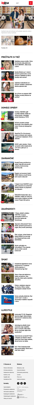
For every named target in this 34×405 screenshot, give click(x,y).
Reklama (19, 364)
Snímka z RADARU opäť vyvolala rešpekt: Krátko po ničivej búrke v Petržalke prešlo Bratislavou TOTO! (22, 114)
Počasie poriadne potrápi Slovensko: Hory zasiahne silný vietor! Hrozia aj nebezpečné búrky (23, 125)
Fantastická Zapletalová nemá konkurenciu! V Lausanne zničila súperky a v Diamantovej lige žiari (23, 266)
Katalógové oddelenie (9, 394)
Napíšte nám (7, 377)
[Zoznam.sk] (20, 395)
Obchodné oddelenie (9, 391)
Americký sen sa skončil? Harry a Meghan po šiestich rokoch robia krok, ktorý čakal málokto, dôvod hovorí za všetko (23, 338)
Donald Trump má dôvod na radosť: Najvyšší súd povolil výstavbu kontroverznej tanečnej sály (22, 165)
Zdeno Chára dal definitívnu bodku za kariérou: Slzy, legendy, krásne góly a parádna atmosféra (23, 277)
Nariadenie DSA (7, 379)
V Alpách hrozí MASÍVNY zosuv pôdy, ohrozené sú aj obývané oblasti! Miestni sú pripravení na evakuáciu (23, 186)
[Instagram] (21, 383)
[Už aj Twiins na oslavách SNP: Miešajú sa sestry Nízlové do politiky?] (7, 97)
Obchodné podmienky (22, 372)
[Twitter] (25, 383)
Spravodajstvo (7, 387)
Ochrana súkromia (8, 370)
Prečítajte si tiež (10, 57)
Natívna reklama (21, 379)
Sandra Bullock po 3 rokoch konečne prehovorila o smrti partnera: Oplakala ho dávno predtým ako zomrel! (23, 74)
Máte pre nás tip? (8, 398)
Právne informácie (8, 368)
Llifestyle (6, 310)
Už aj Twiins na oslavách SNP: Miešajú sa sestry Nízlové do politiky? (23, 95)
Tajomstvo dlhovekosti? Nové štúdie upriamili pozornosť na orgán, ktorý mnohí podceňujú (23, 225)
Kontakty (6, 383)
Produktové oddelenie (9, 389)
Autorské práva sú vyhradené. (21, 390)
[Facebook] (18, 383)
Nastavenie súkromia (9, 372)
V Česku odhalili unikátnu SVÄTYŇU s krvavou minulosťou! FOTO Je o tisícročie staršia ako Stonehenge (22, 216)
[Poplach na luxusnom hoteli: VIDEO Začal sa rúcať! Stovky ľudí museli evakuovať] (7, 177)
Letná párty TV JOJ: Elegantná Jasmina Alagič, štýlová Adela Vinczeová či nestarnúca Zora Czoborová (23, 316)
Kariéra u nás (7, 374)
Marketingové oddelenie (10, 396)
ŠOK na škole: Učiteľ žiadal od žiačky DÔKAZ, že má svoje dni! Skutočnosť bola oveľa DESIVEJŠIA (23, 237)
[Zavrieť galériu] (31, 3)
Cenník (18, 374)
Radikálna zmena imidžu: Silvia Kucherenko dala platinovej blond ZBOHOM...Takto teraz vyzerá (24, 63)
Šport (4, 259)
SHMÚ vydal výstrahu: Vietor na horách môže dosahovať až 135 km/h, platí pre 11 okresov (23, 146)
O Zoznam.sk (7, 364)
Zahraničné (7, 158)
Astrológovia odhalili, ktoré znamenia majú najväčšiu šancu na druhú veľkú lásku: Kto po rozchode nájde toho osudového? (23, 328)
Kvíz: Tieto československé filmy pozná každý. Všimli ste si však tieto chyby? (23, 348)
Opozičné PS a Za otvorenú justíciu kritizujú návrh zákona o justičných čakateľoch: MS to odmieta (23, 136)
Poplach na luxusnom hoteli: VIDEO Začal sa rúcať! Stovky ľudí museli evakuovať (23, 175)
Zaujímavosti (8, 208)
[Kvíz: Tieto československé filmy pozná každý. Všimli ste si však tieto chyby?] (7, 350)
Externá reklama (21, 370)
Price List (19, 377)
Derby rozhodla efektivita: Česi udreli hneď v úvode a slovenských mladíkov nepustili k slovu (23, 298)
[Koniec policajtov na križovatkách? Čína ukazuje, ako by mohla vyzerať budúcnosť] (7, 249)
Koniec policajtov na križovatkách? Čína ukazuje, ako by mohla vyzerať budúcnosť (22, 248)
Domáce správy (9, 107)
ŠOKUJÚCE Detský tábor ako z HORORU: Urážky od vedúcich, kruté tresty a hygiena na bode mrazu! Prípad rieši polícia (23, 197)
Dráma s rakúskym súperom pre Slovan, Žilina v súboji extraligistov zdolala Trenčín (23, 287)
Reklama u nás (20, 368)
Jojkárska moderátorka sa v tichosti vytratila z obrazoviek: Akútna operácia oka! (23, 84)
